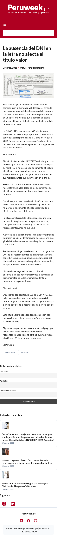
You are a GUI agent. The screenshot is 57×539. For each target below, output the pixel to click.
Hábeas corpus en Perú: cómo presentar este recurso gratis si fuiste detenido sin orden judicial (27, 461)
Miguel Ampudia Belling (32, 67)
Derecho (24, 352)
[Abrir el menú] (4, 25)
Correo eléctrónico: (8, 390)
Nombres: (4, 371)
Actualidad (10, 352)
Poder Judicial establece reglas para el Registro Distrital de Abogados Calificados (26, 484)
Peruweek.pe (28, 513)
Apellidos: (4, 381)
